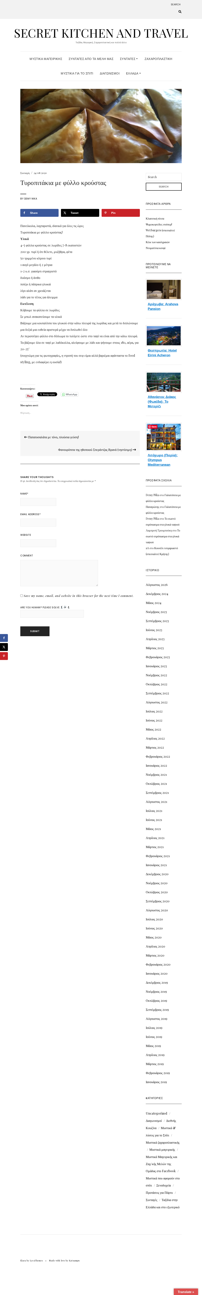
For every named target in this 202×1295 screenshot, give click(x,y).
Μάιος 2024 (153, 603)
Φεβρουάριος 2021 (158, 856)
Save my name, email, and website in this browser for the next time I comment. (79, 596)
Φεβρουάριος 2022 (158, 756)
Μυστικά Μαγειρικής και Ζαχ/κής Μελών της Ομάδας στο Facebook (161, 1164)
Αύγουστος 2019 (156, 1019)
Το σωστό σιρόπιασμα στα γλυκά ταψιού (163, 536)
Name (24, 493)
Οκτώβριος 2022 (156, 684)
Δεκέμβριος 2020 (157, 874)
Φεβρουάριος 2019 (158, 1073)
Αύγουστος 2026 (157, 585)
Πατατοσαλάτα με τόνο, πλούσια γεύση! (53, 437)
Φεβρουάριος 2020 (158, 964)
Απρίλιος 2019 (155, 1055)
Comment (26, 555)
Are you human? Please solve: (40, 607)
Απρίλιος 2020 (155, 946)
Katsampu (74, 1260)
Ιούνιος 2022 (154, 720)
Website (25, 535)
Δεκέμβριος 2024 (157, 594)
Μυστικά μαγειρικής (162, 1149)
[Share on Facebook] (4, 638)
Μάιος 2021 (153, 829)
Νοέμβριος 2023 (156, 612)
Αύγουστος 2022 (156, 702)
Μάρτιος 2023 (155, 648)
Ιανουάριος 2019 (156, 1082)
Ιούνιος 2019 (154, 1037)
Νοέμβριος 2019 (156, 991)
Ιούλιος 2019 (154, 1028)
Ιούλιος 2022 (154, 711)
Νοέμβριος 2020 (156, 883)
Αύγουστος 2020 (157, 910)
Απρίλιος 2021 (155, 838)
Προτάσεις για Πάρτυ (159, 1192)
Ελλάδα (132, 73)
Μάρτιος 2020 (155, 955)
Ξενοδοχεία (163, 1185)
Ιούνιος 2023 (154, 630)
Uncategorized (156, 1113)
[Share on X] (4, 647)
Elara (23, 1260)
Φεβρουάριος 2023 (158, 657)
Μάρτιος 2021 (155, 847)
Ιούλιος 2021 (154, 811)
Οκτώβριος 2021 (156, 783)
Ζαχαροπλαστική (158, 59)
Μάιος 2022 (153, 729)
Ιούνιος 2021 (154, 820)
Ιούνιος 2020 (154, 928)
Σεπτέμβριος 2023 (157, 621)
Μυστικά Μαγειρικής (46, 59)
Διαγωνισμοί (110, 73)
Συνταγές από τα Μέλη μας (91, 59)
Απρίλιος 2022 (155, 738)
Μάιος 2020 (154, 937)
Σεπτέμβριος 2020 (157, 901)
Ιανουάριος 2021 (156, 865)
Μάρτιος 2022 (155, 747)
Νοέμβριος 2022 (156, 675)
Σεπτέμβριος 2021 (157, 792)
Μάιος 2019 (153, 1046)
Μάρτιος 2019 (155, 1064)
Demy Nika (30, 198)
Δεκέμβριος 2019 (157, 982)
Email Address (30, 514)
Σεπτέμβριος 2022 (157, 693)
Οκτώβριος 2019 (156, 1000)
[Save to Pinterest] (4, 656)
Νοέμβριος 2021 (156, 774)
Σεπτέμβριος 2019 (157, 1009)
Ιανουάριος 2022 (156, 765)
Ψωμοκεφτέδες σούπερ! (159, 224)
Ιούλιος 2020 (154, 919)
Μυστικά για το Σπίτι (77, 73)
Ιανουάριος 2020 (156, 973)
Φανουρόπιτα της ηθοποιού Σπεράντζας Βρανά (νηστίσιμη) (95, 450)
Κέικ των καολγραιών (158, 242)
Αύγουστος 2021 (156, 802)
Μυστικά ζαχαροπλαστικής (163, 1142)
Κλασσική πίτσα (155, 218)
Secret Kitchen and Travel (101, 32)
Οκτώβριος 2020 (157, 892)
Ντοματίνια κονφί (156, 248)
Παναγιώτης (152, 507)
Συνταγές (128, 59)
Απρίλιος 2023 (155, 639)
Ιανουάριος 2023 (156, 666)
